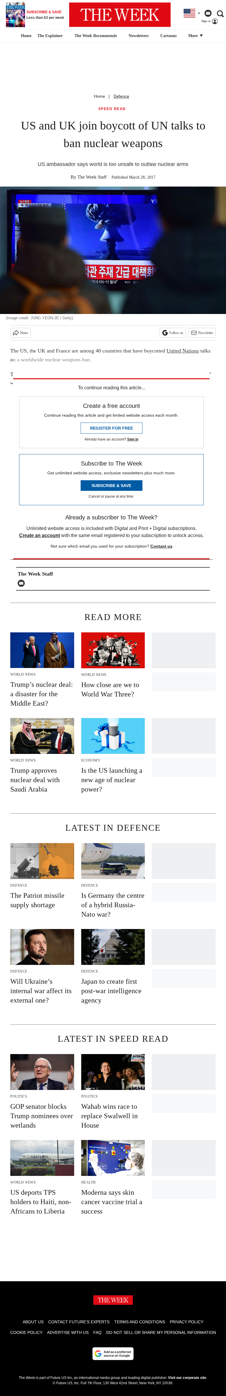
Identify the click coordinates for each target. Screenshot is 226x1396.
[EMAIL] (23, 583)
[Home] (25, 36)
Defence (121, 96)
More (193, 36)
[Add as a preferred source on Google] (113, 1353)
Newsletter (205, 333)
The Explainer (50, 36)
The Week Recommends (95, 36)
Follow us (176, 333)
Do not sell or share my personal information (161, 1332)
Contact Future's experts (78, 1321)
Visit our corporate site (187, 1378)
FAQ (97, 1332)
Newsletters (139, 36)
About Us (33, 1321)
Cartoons (168, 36)
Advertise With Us (68, 1332)
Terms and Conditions (139, 1321)
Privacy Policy (186, 1321)
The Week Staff (92, 177)
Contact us (161, 546)
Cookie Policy (26, 1332)
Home (99, 96)
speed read (112, 109)
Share (24, 333)
